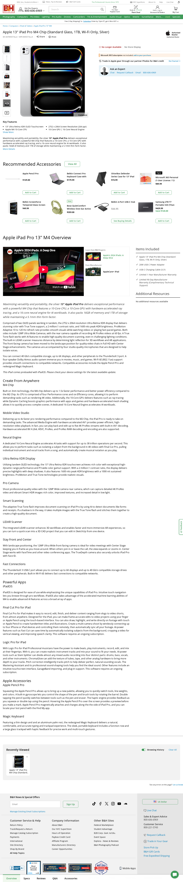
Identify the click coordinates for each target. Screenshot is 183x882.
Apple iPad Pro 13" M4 (43, 26)
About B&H (57, 825)
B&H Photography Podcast (106, 845)
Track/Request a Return (21, 829)
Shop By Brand (17, 849)
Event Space (100, 837)
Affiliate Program (60, 841)
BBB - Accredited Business (17, 868)
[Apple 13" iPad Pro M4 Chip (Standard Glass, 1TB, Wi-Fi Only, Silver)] (52, 81)
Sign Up (70, 804)
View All (72, 164)
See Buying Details (123, 221)
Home (5, 26)
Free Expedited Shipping (157, 855)
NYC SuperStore (139, 2)
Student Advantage (103, 829)
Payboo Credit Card (61, 837)
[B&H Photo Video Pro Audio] (10, 8)
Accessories (70, 878)
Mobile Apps (129, 868)
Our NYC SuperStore (61, 829)
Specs (27, 878)
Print (54, 37)
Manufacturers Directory (63, 845)
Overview (11, 878)
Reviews (41, 878)
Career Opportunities (62, 849)
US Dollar (162, 801)
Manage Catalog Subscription (24, 833)
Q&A (55, 878)
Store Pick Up (151, 847)
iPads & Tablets (26, 26)
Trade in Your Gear (157, 841)
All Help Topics (17, 853)
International (16, 841)
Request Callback (156, 835)
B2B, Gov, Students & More (27, 2)
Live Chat (170, 2)
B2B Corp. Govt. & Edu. (105, 833)
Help (161, 2)
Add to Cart (30, 192)
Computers (13, 26)
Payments (14, 837)
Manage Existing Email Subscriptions (27, 811)
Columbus (87, 21)
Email (15, 804)
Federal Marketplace (104, 825)
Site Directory (16, 845)
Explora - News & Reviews (106, 841)
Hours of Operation (61, 833)
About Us (152, 2)
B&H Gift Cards (152, 851)
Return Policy (16, 825)
